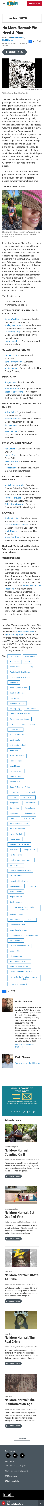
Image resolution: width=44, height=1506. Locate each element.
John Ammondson (13, 361)
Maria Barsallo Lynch (14, 485)
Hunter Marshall (12, 341)
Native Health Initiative (19, 881)
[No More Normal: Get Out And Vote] (21, 1195)
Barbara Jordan (12, 418)
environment (30, 656)
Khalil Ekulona (7, 40)
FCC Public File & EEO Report (15, 1466)
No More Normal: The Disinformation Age (20, 1402)
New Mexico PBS (26, 631)
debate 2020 (33, 886)
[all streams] (41, 1503)
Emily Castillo (11, 531)
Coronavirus (14, 808)
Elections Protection (17, 925)
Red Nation (14, 750)
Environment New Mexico (19, 719)
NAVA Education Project (19, 823)
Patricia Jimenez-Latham (19, 946)
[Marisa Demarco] (7, 1005)
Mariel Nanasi (11, 368)
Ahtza (7, 504)
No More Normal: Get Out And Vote (19, 1215)
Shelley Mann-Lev (13, 325)
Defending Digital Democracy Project (24, 935)
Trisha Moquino (12, 518)
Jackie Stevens (15, 865)
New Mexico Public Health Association (24, 908)
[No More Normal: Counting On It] (21, 1133)
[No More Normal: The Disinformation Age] (21, 1383)
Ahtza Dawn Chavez (17, 829)
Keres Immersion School (19, 961)
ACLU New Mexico (17, 735)
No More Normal (16, 855)
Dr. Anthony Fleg (12, 331)
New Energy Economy (27, 724)
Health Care (14, 661)
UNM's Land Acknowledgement (16, 1471)
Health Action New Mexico (20, 677)
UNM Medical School (18, 745)
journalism (14, 682)
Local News (14, 656)
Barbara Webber (12, 319)
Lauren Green (11, 455)
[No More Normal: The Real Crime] (21, 1320)
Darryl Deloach (29, 850)
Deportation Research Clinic (20, 871)
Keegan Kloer (11, 431)
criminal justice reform (18, 688)
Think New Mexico (17, 693)
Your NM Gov (31, 803)
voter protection (16, 886)
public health (15, 740)
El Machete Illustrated (18, 984)
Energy (30, 667)
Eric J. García (31, 792)
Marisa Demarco (17, 37)
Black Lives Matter (17, 756)
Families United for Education (21, 972)
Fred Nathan (10, 467)
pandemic (13, 818)
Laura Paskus (11, 355)
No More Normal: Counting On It (17, 1152)
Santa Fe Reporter (14, 634)
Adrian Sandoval (12, 537)
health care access (17, 703)
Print (39, 41)
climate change (16, 667)
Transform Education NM (19, 967)
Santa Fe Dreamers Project (20, 787)
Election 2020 (17, 18)
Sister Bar (30, 920)
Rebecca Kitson (12, 388)
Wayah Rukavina (16, 897)
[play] (3, 1503)
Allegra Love (10, 382)
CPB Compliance (11, 1476)
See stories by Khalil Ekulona (27, 1063)
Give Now (35, 3)
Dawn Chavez (16, 504)
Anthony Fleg (15, 709)
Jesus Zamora (11, 461)
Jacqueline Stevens (14, 392)
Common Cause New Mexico (20, 714)
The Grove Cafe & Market (19, 844)
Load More (22, 1438)
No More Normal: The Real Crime (20, 1339)
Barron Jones (11, 425)
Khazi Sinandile (16, 891)
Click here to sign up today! (22, 1111)
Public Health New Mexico (20, 672)
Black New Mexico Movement (21, 860)
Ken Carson (10, 448)
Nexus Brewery (30, 808)
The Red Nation (16, 782)
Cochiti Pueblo (15, 729)
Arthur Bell (9, 412)
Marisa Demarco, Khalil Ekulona (15, 1160)
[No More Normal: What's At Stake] (21, 1258)
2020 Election (28, 818)
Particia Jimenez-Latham (16, 524)
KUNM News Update (11, 1147)
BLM (11, 724)
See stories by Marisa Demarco (24, 1045)
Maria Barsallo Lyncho (18, 930)
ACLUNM (13, 797)
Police (27, 661)
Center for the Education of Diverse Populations (24, 978)
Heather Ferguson (13, 498)
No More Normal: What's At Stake (22, 1277)
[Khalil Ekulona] (7, 1061)
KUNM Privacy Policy (12, 1481)
